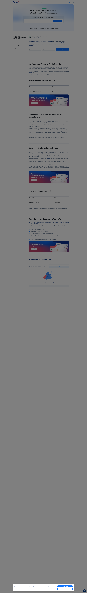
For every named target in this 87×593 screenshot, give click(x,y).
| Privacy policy (24, 588)
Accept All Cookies (65, 586)
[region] (43, 587)
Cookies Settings (65, 589)
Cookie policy (19, 588)
